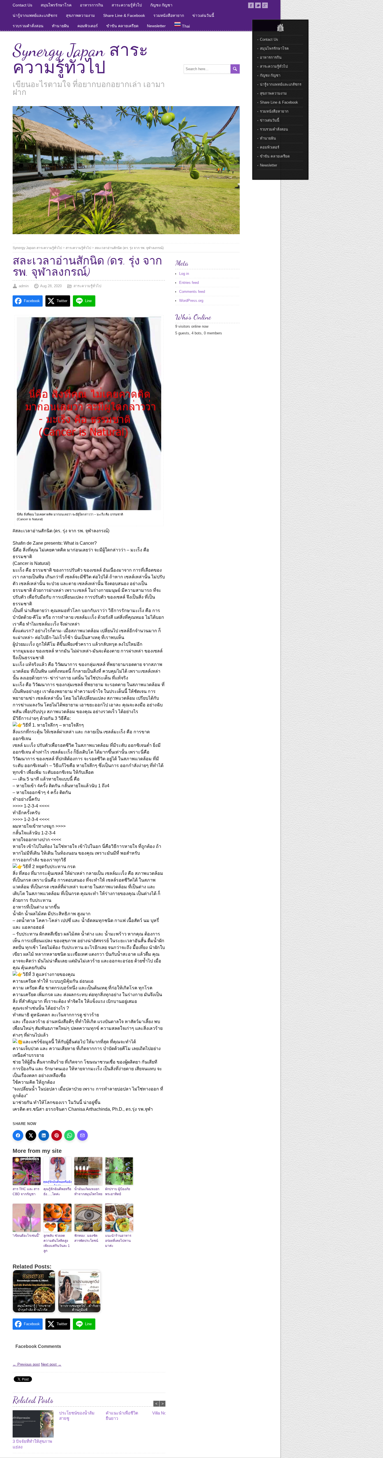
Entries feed (189, 282)
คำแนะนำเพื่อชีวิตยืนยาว (122, 1416)
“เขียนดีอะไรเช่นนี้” (26, 1236)
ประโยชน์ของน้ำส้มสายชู (76, 1416)
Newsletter (156, 26)
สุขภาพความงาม (80, 15)
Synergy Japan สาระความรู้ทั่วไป (80, 59)
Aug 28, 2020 (51, 286)
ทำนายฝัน (60, 26)
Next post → (51, 1364)
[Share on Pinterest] (56, 1135)
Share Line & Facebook (124, 15)
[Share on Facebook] (18, 1135)
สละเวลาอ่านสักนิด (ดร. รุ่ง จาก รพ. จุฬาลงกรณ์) (129, 248)
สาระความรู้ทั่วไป (127, 5)
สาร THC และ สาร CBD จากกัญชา (26, 1191)
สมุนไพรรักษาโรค (56, 5)
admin (24, 286)
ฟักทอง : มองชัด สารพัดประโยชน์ (86, 1238)
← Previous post (26, 1364)
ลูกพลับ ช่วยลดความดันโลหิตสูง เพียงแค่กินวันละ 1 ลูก (56, 1243)
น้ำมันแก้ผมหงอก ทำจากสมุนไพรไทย (88, 1191)
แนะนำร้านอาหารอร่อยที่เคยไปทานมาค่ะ (118, 1241)
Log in (184, 273)
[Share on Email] (82, 1135)
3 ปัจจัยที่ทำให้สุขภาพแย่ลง (32, 1444)
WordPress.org (191, 300)
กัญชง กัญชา (161, 5)
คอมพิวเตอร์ (87, 26)
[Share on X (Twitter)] (31, 1135)
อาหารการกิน (91, 5)
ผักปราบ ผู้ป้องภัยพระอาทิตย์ (117, 1191)
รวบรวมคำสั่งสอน (28, 26)
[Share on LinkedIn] (43, 1135)
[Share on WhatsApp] (69, 1135)
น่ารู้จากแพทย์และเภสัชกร (35, 15)
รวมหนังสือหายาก (168, 15)
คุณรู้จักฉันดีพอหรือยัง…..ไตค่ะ (57, 1191)
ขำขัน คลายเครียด (122, 26)
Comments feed (192, 291)
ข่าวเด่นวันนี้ (203, 15)
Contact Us (22, 5)
